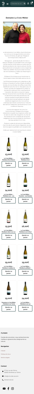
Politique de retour (6, 354)
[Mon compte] (28, 3)
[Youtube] (4, 388)
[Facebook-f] (8, 388)
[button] (7, 3)
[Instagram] (12, 388)
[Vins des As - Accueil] (3, 3)
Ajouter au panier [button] (8, 164)
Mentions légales (5, 357)
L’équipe (3, 350)
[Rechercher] (24, 4)
